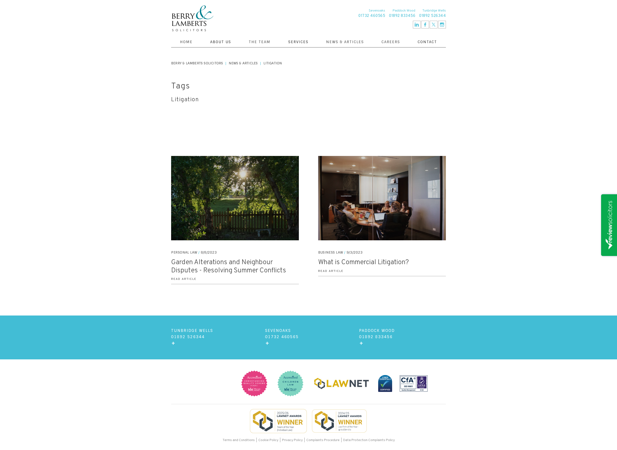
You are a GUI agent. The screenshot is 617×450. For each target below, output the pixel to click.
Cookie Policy (268, 440)
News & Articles (345, 42)
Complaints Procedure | (324, 440)
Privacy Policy (292, 440)
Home (186, 42)
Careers (391, 42)
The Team (259, 42)
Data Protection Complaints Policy (369, 440)
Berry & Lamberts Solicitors (197, 63)
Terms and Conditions (238, 440)
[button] (220, 42)
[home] (192, 18)
